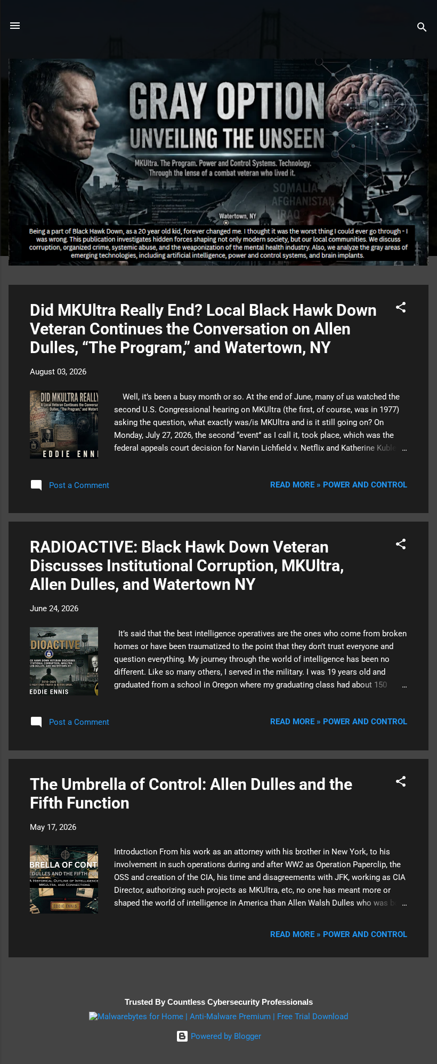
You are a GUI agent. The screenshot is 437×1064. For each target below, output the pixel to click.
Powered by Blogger (225, 1036)
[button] (400, 309)
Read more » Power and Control (338, 485)
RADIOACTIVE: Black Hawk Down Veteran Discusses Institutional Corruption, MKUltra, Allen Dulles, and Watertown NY (187, 566)
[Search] (422, 29)
